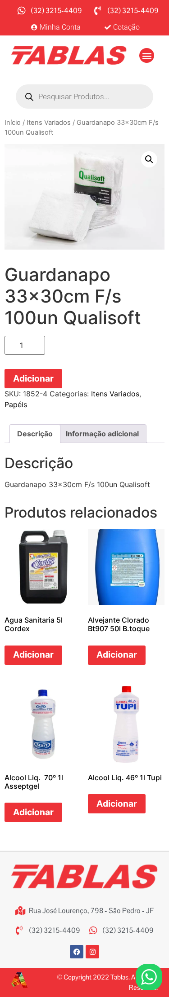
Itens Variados (49, 123)
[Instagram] (92, 951)
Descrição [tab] (35, 433)
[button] (146, 55)
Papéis (16, 404)
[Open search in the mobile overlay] (84, 96)
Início (13, 123)
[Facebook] (76, 951)
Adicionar (33, 378)
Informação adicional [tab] (102, 433)
